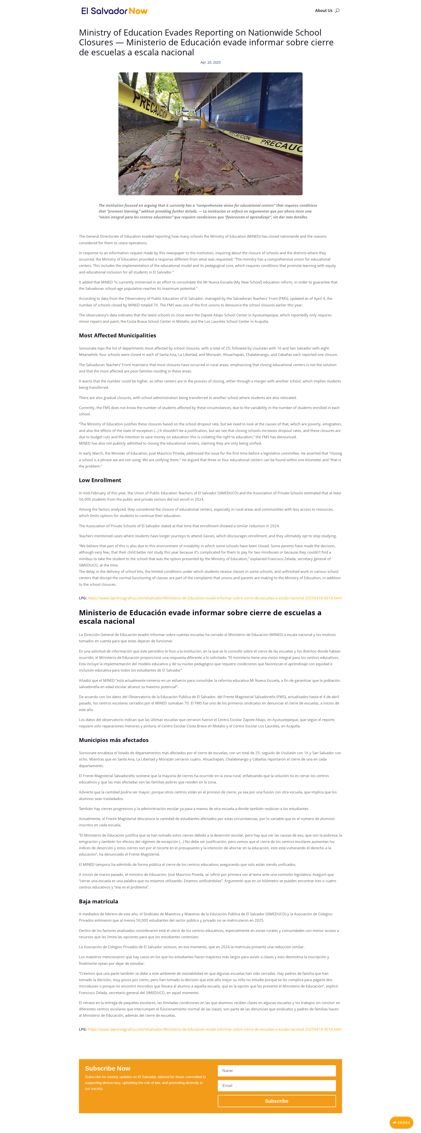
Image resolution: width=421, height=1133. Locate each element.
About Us (324, 10)
